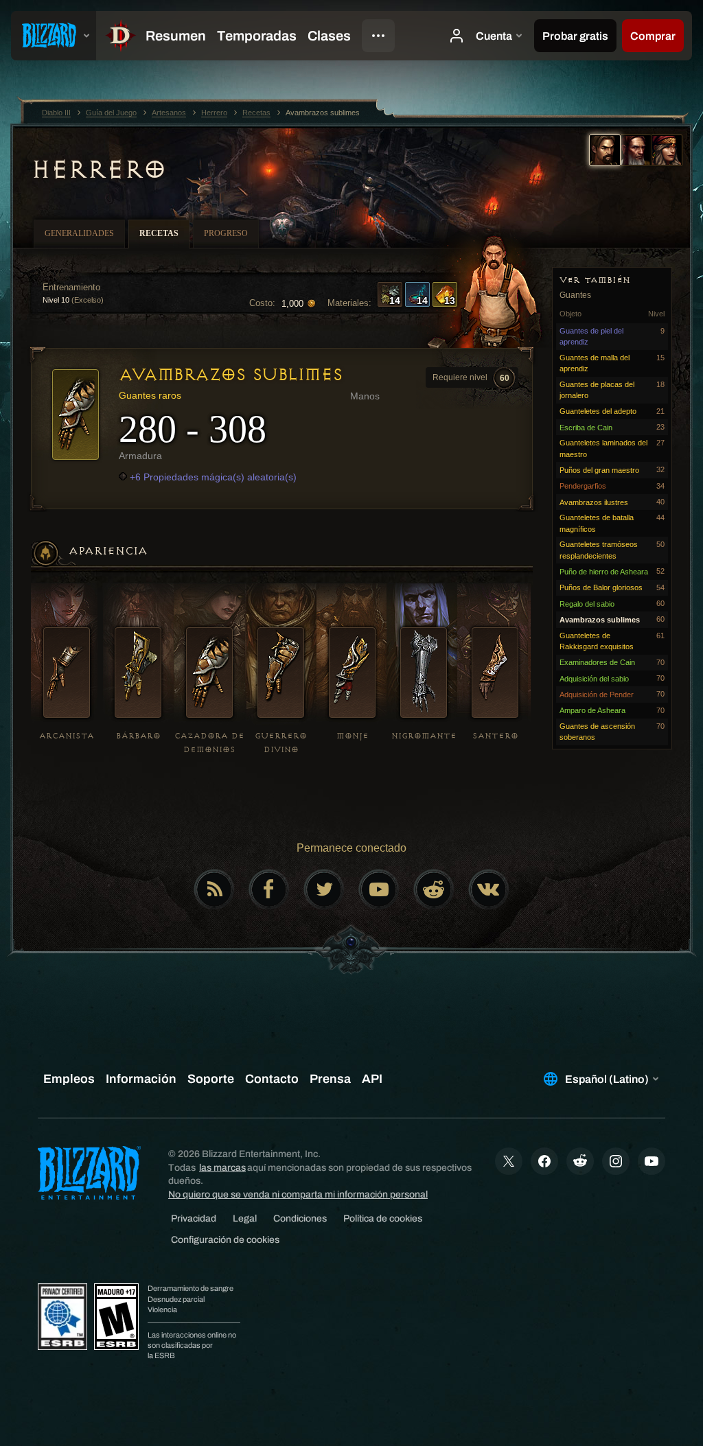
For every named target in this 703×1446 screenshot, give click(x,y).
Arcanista (66, 736)
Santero (495, 736)
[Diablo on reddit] (433, 889)
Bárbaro (138, 736)
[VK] (488, 889)
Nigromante (424, 736)
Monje (352, 736)
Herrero (98, 169)
